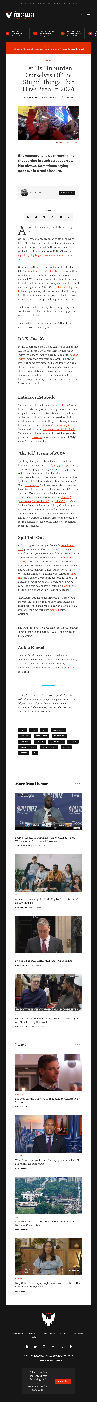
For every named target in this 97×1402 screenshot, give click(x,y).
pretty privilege (28, 747)
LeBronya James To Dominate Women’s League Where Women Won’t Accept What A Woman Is (45, 839)
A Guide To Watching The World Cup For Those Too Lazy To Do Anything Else (47, 901)
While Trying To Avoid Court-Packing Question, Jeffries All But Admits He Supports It (47, 1162)
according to (63, 425)
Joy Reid (39, 742)
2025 (33, 730)
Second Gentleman (53, 255)
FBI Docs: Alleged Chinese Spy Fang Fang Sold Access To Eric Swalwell (48, 1100)
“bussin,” (66, 497)
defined (24, 473)
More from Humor (31, 783)
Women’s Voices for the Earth (59, 429)
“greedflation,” (41, 501)
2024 (22, 730)
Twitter (24, 753)
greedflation (41, 736)
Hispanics (37, 437)
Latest (20, 1044)
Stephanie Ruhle (49, 747)
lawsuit (67, 585)
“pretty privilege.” (60, 465)
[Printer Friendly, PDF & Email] (69, 217)
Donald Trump (58, 730)
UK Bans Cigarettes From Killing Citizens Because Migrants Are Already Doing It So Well (47, 1020)
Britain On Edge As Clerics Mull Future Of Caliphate (43, 960)
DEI (44, 730)
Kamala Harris (56, 742)
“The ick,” (60, 501)
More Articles (67, 193)
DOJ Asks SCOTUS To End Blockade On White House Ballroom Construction (44, 1223)
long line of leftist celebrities (44, 271)
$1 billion (66, 667)
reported (54, 609)
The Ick (66, 747)
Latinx (65, 405)
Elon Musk (25, 736)
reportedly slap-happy (30, 255)
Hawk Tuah (25, 742)
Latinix (73, 742)
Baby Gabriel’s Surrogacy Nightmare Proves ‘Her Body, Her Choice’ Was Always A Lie (47, 1285)
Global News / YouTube (68, 142)
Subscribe (63, 1381)
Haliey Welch (59, 736)
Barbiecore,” (26, 501)
